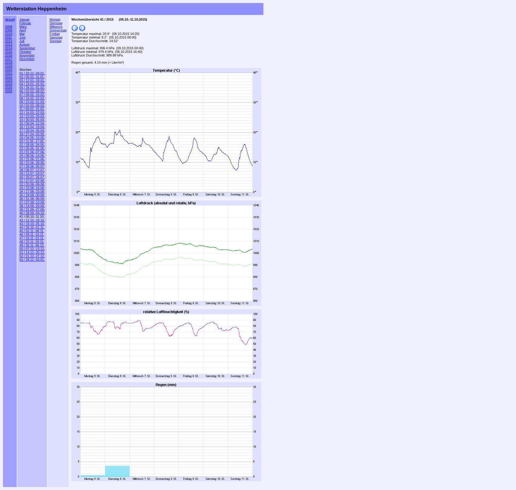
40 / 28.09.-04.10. (32, 213)
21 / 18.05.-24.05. (32, 145)
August (24, 44)
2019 (8, 66)
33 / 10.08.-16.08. (32, 188)
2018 (8, 62)
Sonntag (56, 41)
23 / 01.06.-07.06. (32, 152)
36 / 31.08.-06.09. (32, 198)
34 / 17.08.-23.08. (32, 191)
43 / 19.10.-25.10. (32, 224)
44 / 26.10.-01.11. (31, 227)
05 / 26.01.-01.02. (32, 87)
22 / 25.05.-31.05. (32, 148)
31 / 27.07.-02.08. (32, 181)
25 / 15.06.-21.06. (32, 159)
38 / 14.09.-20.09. (32, 206)
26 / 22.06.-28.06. (32, 163)
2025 (8, 87)
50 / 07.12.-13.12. (32, 249)
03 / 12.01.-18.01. (32, 80)
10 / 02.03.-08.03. (32, 105)
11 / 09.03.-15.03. (31, 109)
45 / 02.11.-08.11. (31, 231)
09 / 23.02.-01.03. (32, 102)
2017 (8, 59)
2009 (8, 30)
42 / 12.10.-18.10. (32, 220)
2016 (8, 55)
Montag (55, 19)
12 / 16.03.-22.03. (32, 112)
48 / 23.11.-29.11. (31, 242)
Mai (21, 34)
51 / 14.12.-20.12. (32, 252)
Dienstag (56, 23)
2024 (8, 84)
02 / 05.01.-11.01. (31, 77)
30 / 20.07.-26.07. (32, 177)
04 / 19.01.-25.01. (32, 84)
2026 (8, 91)
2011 (8, 37)
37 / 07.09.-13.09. (32, 202)
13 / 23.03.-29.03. (32, 116)
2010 (8, 34)
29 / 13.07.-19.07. (32, 173)
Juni (22, 37)
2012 (8, 41)
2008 (8, 26)
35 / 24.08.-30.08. (32, 195)
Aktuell (10, 19)
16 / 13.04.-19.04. (32, 127)
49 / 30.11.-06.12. (31, 245)
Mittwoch (56, 26)
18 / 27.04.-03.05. (32, 134)
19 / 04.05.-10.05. (32, 138)
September (27, 48)
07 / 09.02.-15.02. (32, 95)
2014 (8, 48)
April (22, 30)
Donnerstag (58, 30)
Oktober (25, 51)
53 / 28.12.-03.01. (32, 259)
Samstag (56, 37)
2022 (8, 77)
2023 (8, 80)
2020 (8, 69)
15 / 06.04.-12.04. (32, 123)
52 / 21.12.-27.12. (32, 256)
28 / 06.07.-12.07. (32, 170)
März (23, 26)
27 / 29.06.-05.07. (32, 166)
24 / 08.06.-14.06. (32, 155)
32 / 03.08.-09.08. (32, 184)
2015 (8, 51)
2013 (8, 44)
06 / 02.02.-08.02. (32, 91)
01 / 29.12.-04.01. (32, 73)
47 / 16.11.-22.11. (31, 238)
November (27, 55)
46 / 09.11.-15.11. (31, 234)
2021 (8, 73)
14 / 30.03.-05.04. (32, 120)
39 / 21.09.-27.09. (32, 209)
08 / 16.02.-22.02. (32, 98)
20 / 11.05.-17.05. (31, 141)
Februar (25, 23)
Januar (24, 19)
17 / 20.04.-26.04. (32, 130)
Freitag (55, 34)
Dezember (27, 59)
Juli (21, 41)
